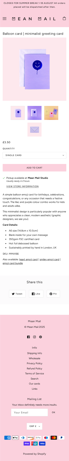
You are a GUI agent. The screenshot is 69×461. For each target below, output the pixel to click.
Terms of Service (34, 373)
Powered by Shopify (34, 453)
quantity (9, 148)
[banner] (34, 18)
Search (34, 378)
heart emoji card (28, 259)
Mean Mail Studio (38, 177)
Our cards (34, 383)
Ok (53, 412)
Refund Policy (34, 368)
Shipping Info (34, 353)
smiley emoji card (49, 259)
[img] (28, 336)
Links (34, 388)
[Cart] (65, 18)
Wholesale (34, 358)
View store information (22, 186)
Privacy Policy (34, 363)
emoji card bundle (13, 263)
